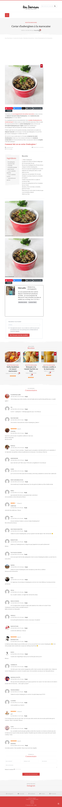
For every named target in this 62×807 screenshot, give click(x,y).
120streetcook (14, 639)
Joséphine (13, 505)
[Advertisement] (31, 52)
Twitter (43, 793)
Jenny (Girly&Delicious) (17, 479)
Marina (13, 565)
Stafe (35, 805)
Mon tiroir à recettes (16, 529)
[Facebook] (20, 310)
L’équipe (32, 803)
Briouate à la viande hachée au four (31, 369)
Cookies (32, 800)
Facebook (32, 793)
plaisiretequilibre (16, 394)
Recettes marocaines (31, 22)
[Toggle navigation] (7, 15)
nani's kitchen (14, 626)
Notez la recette (9, 769)
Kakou (12, 652)
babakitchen (14, 540)
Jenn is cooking (15, 601)
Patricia (13, 445)
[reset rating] (14, 769)
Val (11, 407)
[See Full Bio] (39, 299)
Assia (12, 577)
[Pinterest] (35, 310)
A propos (32, 801)
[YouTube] (40, 310)
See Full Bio (35, 299)
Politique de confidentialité (32, 799)
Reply (26, 396)
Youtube (21, 793)
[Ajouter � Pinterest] (41, 66)
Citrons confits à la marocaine (49, 368)
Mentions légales (32, 798)
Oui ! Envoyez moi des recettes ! (19, 335)
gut (12, 714)
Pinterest (53, 793)
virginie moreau (15, 689)
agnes (12, 469)
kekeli (12, 490)
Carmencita (14, 664)
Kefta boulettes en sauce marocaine (13, 369)
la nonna (13, 700)
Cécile (12, 590)
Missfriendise (14, 458)
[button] (55, 6)
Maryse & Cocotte (15, 677)
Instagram (10, 793)
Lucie (12, 726)
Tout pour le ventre (16, 552)
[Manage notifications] (58, 803)
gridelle (13, 615)
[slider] (13, 375)
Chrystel (13, 431)
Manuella (36, 30)
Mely (12, 516)
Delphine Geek (14, 418)
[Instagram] (30, 310)
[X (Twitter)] (25, 310)
